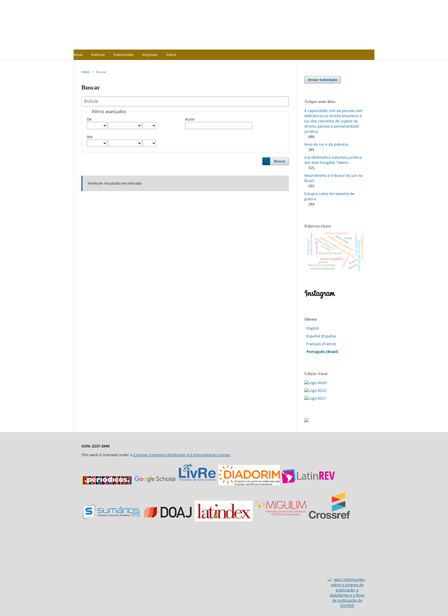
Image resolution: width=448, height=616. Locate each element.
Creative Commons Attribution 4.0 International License (181, 454)
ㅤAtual (78, 54)
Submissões (123, 54)
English (312, 328)
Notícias (98, 54)
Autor (190, 119)
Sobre (171, 54)
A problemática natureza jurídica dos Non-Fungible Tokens (333, 160)
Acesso (349, 4)
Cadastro (367, 4)
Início (85, 72)
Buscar (279, 161)
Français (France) (321, 343)
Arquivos (150, 54)
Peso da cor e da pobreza (326, 144)
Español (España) (321, 336)
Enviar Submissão (322, 79)
